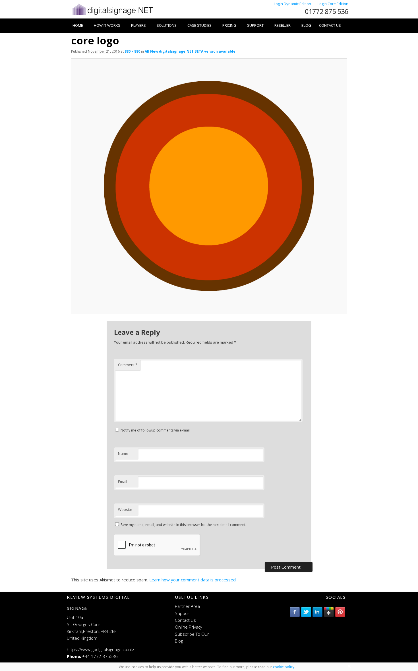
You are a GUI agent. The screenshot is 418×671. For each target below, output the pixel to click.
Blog (306, 25)
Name (123, 453)
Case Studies (199, 25)
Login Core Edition (333, 3)
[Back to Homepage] (112, 15)
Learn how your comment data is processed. (193, 580)
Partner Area (187, 606)
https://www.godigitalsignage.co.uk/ (100, 649)
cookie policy (283, 666)
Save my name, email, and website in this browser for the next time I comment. (183, 524)
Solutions (167, 25)
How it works (107, 25)
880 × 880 (132, 51)
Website (125, 509)
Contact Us (330, 25)
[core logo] (209, 186)
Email (122, 481)
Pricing (229, 25)
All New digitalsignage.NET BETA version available (190, 51)
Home (78, 25)
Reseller (282, 25)
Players (138, 25)
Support (255, 25)
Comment (127, 364)
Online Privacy (188, 627)
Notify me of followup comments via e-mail (155, 430)
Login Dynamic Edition (293, 3)
